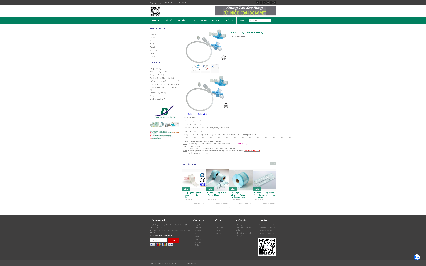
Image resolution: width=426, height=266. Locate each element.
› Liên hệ (218, 233)
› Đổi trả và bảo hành (243, 233)
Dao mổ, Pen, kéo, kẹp (158, 93)
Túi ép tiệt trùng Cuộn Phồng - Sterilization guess (238, 195)
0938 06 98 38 (184, 230)
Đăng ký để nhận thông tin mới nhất (161, 236)
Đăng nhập (153, 3)
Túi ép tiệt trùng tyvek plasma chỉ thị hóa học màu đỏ (192, 195)
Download (216, 20)
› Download (197, 239)
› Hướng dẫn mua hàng (244, 225)
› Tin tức (218, 231)
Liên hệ (241, 20)
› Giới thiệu (197, 228)
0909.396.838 (168, 3)
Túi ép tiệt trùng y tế (157, 69)
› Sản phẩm (219, 228)
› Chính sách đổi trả (265, 231)
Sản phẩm (181, 20)
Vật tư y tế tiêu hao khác (158, 96)
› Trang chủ (219, 225)
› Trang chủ (197, 225)
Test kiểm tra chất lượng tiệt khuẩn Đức (164, 78)
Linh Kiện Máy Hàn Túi (158, 99)
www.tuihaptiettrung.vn (214, 151)
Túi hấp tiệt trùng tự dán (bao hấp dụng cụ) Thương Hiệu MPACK (264, 195)
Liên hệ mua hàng (238, 36)
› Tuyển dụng (197, 242)
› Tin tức (196, 233)
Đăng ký (160, 3)
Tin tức (193, 20)
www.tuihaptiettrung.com (196, 151)
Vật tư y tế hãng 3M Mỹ (158, 72)
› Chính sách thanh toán (266, 225)
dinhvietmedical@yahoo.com (196, 3)
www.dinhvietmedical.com (234, 151)
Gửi (173, 240)
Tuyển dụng (229, 20)
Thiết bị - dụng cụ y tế (158, 81)
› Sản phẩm (197, 231)
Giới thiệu (169, 20)
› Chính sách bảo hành (266, 233)
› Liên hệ (196, 245)
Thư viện (203, 20)
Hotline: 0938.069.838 (180, 3)
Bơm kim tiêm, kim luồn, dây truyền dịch (164, 84)
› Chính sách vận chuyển (266, 228)
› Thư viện (196, 236)
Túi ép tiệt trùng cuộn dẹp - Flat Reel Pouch (217, 194)
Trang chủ (156, 20)
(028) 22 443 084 (160, 230)
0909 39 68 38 (173, 230)
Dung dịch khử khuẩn (157, 75)
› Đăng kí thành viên (243, 236)
